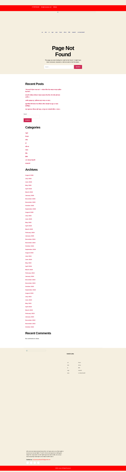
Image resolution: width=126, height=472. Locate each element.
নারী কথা (65, 32)
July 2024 (28, 256)
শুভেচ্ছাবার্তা (74, 32)
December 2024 (30, 239)
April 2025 (28, 226)
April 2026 (28, 188)
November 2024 (30, 242)
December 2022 (30, 320)
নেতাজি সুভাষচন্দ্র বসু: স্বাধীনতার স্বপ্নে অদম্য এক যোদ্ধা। (38, 100)
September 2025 (30, 209)
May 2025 (28, 222)
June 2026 (28, 182)
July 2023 (28, 296)
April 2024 (28, 266)
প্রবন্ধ (56, 32)
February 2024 (30, 273)
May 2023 (28, 303)
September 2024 (30, 249)
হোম (42, 32)
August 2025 (29, 212)
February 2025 (30, 232)
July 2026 (28, 178)
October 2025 (29, 205)
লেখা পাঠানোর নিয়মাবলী (81, 32)
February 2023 (30, 313)
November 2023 (30, 283)
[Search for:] (58, 67)
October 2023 (29, 286)
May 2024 (28, 263)
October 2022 (29, 327)
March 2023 (29, 310)
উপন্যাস (60, 32)
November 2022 (30, 323)
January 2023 (29, 317)
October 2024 (29, 246)
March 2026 (29, 192)
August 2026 (29, 175)
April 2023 (28, 306)
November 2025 (30, 202)
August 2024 (29, 252)
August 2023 (29, 293)
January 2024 (29, 276)
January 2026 (29, 195)
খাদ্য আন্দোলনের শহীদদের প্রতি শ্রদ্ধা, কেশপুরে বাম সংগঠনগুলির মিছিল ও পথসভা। (42, 109)
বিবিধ (26, 153)
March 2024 (29, 269)
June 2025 (28, 219)
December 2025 (30, 199)
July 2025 (28, 215)
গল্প (49, 32)
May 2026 (28, 185)
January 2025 (29, 236)
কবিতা (46, 32)
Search (25, 114)
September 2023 (30, 290)
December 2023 (30, 279)
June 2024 (28, 259)
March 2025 (29, 229)
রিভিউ (69, 32)
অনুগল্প (52, 32)
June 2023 (28, 300)
